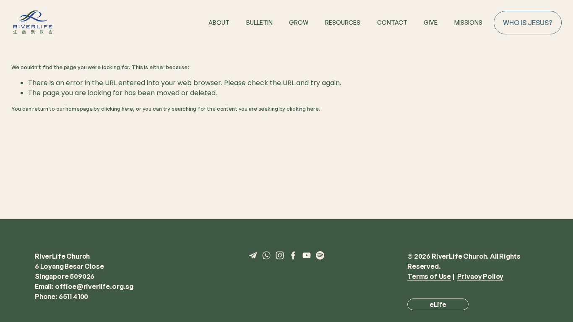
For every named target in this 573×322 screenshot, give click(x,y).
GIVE (431, 22)
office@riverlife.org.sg (94, 286)
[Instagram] (280, 255)
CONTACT (392, 22)
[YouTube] (306, 255)
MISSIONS (468, 22)
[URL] (253, 255)
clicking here (117, 108)
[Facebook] (293, 255)
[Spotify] (320, 255)
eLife (438, 304)
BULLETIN (259, 22)
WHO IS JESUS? (527, 22)
